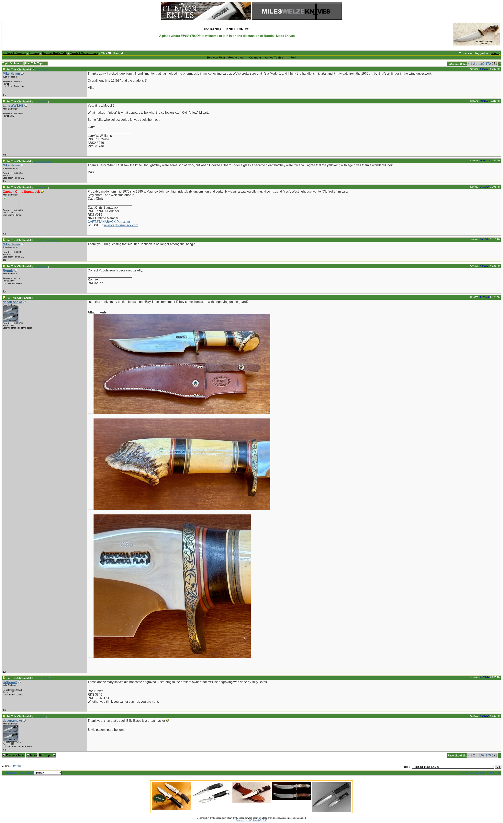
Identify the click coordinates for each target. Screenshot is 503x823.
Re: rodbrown (39, 716)
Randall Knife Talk (54, 53)
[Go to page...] (499, 64)
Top (4, 95)
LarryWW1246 (13, 105)
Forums (34, 53)
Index (33, 755)
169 (482, 63)
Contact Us (467, 772)
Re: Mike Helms (40, 101)
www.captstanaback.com (121, 225)
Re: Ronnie (38, 298)
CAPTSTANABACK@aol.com (109, 221)
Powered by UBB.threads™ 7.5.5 (251, 820)
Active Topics (274, 57)
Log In (495, 53)
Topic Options (11, 63)
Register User (216, 57)
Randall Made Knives (84, 53)
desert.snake (12, 302)
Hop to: (407, 767)
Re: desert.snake (41, 678)
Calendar (255, 57)
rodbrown (10, 682)
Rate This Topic (35, 63)
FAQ (293, 57)
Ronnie (8, 270)
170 (488, 63)
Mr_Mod (17, 766)
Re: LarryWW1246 (45, 70)
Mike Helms (11, 73)
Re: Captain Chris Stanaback (47, 240)
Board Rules (10, 773)
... (477, 63)
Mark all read (26, 773)
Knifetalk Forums (14, 53)
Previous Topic (14, 755)
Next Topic (46, 755)
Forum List (235, 57)
